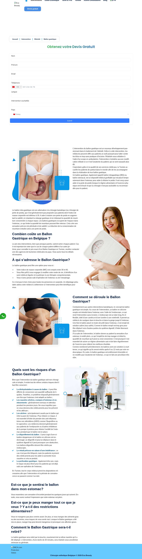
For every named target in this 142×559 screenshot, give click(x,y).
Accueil (15, 39)
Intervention (26, 39)
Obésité (37, 39)
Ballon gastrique (50, 39)
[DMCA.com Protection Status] (17, 550)
